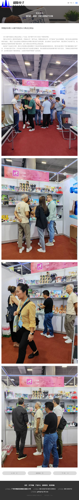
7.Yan (51, 495)
